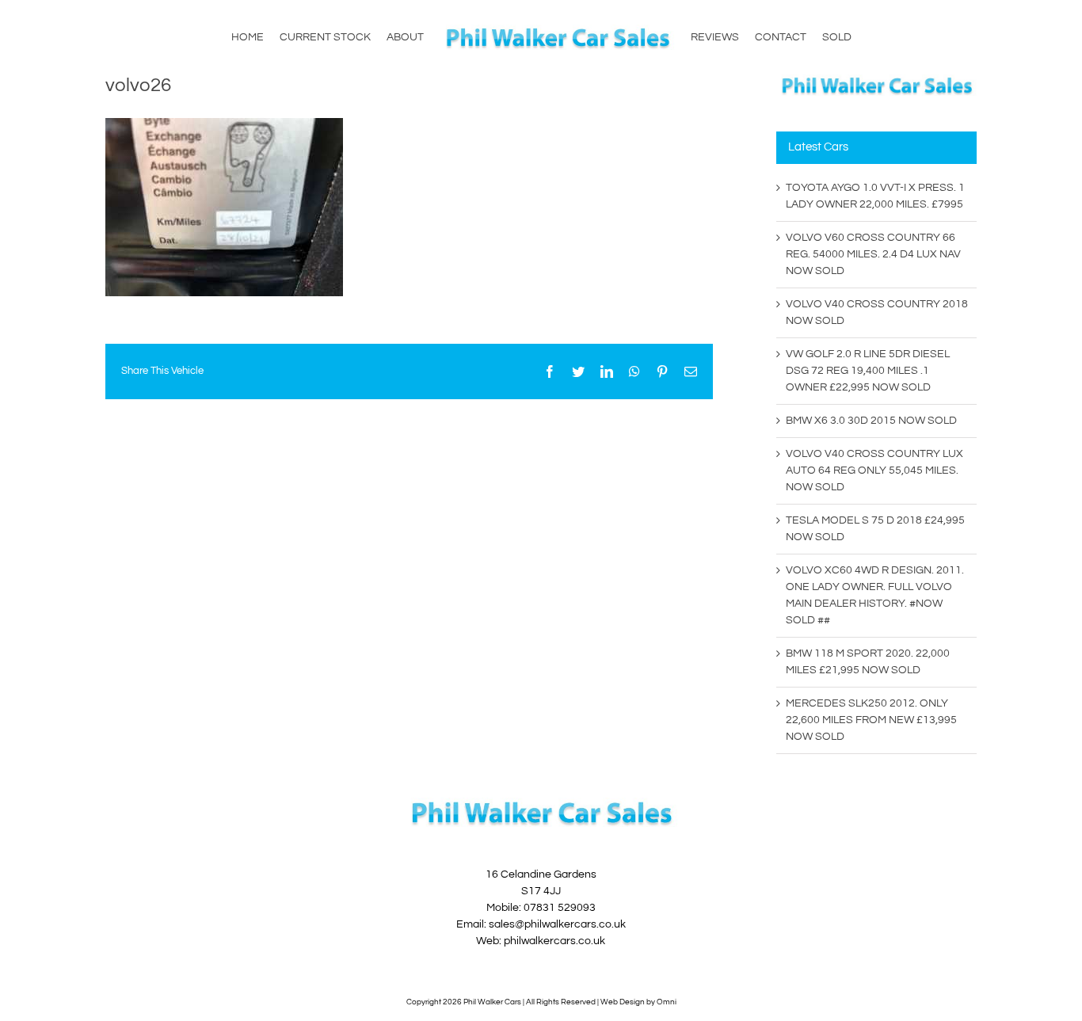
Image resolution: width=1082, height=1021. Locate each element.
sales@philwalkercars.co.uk (557, 924)
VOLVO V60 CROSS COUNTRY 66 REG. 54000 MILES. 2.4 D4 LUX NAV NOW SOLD (873, 254)
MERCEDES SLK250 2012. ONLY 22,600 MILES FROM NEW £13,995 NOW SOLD (871, 720)
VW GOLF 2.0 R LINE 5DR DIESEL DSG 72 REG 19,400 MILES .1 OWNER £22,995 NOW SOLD (868, 371)
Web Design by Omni (638, 1002)
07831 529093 (560, 907)
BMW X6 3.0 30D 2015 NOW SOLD (871, 420)
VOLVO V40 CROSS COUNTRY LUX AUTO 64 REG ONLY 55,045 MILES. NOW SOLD (874, 470)
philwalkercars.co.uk (554, 941)
